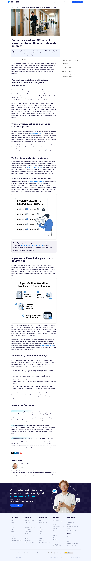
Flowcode (55, 530)
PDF (12, 520)
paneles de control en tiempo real (36, 181)
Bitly (54, 537)
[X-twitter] (57, 552)
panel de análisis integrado (47, 345)
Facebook (13, 538)
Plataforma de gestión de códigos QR (31, 245)
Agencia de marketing (30, 520)
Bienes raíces (28, 529)
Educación (27, 536)
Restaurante (28, 525)
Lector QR (69, 524)
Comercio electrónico (30, 527)
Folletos (41, 525)
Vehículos (41, 533)
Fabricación (28, 540)
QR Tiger (55, 535)
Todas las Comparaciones (57, 545)
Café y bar (27, 522)
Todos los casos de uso (44, 542)
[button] (12, 453)
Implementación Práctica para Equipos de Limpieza (69, 70)
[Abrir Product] (42, 2)
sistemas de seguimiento (45, 148)
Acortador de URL (71, 530)
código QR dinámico (35, 133)
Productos (41, 527)
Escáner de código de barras (72, 527)
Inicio (12, 7)
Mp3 (12, 533)
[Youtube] (48, 552)
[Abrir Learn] (59, 2)
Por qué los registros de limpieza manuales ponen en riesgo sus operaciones (70, 62)
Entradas (41, 538)
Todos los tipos (14, 542)
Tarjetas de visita (43, 522)
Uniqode (55, 528)
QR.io (54, 542)
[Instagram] (51, 552)
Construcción (28, 531)
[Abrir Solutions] (51, 2)
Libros (40, 536)
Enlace (12, 529)
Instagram (13, 536)
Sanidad (27, 533)
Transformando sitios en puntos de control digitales (69, 66)
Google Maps (14, 525)
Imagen (12, 531)
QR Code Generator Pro (58, 526)
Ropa (40, 531)
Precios (69, 539)
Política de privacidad (28, 552)
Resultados (70, 536)
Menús (40, 520)
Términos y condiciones (17, 552)
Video (12, 527)
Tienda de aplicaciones (16, 540)
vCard (12, 522)
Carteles (41, 529)
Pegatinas (41, 540)
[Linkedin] (22, 467)
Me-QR (55, 539)
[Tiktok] (54, 552)
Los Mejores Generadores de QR (57, 521)
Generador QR (70, 522)
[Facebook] (60, 552)
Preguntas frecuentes (67, 76)
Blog (17, 7)
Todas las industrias (29, 542)
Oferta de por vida (71, 545)
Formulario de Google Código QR (34, 167)
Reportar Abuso (38, 552)
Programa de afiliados (72, 543)
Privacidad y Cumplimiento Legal (70, 74)
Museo (26, 538)
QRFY (54, 533)
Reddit (54, 524)
